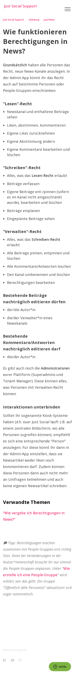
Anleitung (34, 19)
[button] (67, 9)
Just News (49, 19)
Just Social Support (13, 19)
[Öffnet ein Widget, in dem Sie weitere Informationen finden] (60, 667)
